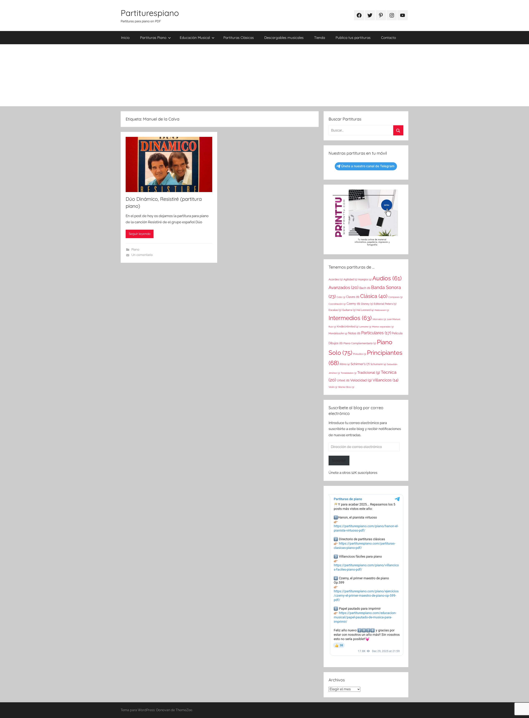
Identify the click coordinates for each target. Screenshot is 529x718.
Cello (341, 297)
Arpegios (365, 279)
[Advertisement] (264, 75)
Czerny (353, 303)
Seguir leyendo (139, 234)
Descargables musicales (284, 37)
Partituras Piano (153, 37)
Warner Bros (346, 387)
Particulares (376, 332)
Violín (333, 387)
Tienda (319, 37)
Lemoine (365, 326)
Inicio (125, 37)
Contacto (388, 37)
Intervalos (379, 319)
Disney (367, 303)
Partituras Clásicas (238, 37)
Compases (395, 297)
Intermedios (350, 317)
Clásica (373, 296)
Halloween (382, 310)
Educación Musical (195, 37)
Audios (387, 278)
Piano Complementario (359, 343)
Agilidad (350, 279)
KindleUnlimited (348, 326)
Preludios (359, 354)
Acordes (336, 279)
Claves (352, 297)
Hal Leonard (365, 310)
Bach (364, 288)
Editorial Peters (385, 303)
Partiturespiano (150, 13)
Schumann (378, 364)
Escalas (335, 310)
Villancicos (385, 380)
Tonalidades (348, 373)
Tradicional (368, 372)
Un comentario (142, 255)
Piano (135, 249)
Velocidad (361, 380)
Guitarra (349, 310)
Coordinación (337, 304)
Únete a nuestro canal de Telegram (367, 166)
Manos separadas (383, 326)
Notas (354, 333)
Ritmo (345, 364)
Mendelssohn (338, 333)
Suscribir (339, 460)
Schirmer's (360, 364)
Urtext (343, 380)
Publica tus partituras (353, 37)
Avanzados (344, 287)
